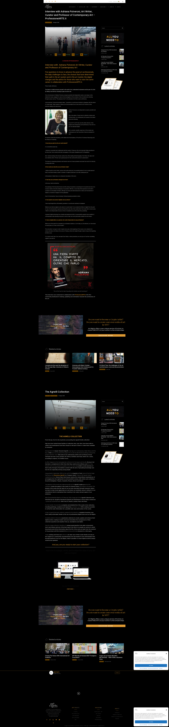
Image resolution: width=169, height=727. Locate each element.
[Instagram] (49, 1)
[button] (166, 710)
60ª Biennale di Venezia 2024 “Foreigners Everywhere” (107, 57)
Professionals (48, 22)
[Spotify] (55, 1)
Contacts (160, 724)
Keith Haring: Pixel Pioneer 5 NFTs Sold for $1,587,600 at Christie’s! (109, 70)
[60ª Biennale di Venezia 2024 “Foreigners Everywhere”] (121, 57)
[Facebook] (46, 1)
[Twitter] (53, 723)
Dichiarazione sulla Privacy (153, 724)
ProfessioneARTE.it (74, 82)
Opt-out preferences (143, 724)
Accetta (151, 721)
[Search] (122, 28)
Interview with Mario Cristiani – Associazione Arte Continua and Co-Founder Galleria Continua (83, 367)
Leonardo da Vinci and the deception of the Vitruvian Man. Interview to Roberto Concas (57, 367)
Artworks (47, 371)
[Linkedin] (52, 1)
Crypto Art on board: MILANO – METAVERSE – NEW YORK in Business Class (109, 64)
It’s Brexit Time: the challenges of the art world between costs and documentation (111, 366)
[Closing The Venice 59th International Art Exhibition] (121, 51)
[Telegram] (59, 720)
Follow (117, 672)
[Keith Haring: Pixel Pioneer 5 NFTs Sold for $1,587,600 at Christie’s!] (121, 71)
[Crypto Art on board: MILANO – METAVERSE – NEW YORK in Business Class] (121, 64)
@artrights (56, 672)
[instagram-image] (55, 681)
